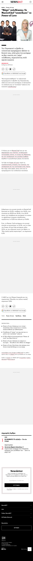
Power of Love (10, 7)
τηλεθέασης (12, 86)
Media (3, 7)
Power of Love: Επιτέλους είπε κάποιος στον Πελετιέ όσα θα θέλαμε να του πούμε (16, 346)
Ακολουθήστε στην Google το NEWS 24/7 (12, 352)
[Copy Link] (14, 69)
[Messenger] (10, 69)
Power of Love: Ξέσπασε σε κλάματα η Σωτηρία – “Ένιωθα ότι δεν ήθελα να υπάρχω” (16, 342)
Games (8, 357)
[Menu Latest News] (30, 2)
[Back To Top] (29, 549)
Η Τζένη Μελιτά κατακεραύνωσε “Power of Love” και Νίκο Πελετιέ (16, 337)
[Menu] (3, 2)
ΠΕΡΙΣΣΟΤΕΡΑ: (5, 323)
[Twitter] (6, 69)
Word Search (11, 359)
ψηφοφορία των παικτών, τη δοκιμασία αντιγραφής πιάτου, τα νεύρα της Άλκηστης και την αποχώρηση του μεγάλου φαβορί (16, 154)
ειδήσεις (12, 354)
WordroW (4, 359)
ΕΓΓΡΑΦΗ (16, 527)
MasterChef (15, 150)
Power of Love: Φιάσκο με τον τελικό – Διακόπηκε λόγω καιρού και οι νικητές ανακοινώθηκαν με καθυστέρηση (14, 327)
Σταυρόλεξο (22, 357)
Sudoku (28, 357)
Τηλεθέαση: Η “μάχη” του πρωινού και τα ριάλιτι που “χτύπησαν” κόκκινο (15, 333)
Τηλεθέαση (18, 315)
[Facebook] (3, 69)
